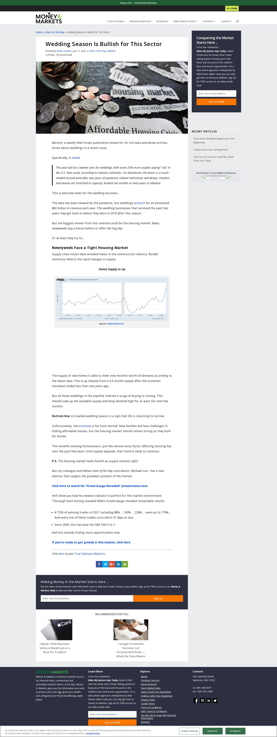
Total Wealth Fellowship (145, 3)
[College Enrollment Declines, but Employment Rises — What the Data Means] (130, 629)
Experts (208, 21)
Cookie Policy (148, 703)
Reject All (212, 730)
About (144, 676)
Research (162, 21)
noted (76, 158)
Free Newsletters (184, 21)
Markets (111, 50)
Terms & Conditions (151, 707)
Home (39, 32)
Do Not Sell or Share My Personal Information (158, 717)
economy (85, 426)
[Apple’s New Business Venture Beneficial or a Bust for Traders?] (55, 629)
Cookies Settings (189, 730)
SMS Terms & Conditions (154, 711)
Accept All (235, 730)
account (139, 203)
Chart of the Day (54, 32)
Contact (226, 21)
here (61, 554)
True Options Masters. (89, 554)
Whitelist (145, 722)
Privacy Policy (148, 699)
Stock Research (149, 684)
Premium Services (140, 21)
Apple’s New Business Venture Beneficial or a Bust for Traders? (55, 648)
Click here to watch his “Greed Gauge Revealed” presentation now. (100, 486)
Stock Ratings (116, 21)
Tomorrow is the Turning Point (210, 149)
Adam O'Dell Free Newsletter (156, 692)
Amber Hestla (64, 50)
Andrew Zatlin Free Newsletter (156, 695)
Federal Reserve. (116, 323)
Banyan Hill (125, 3)
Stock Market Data (150, 688)
